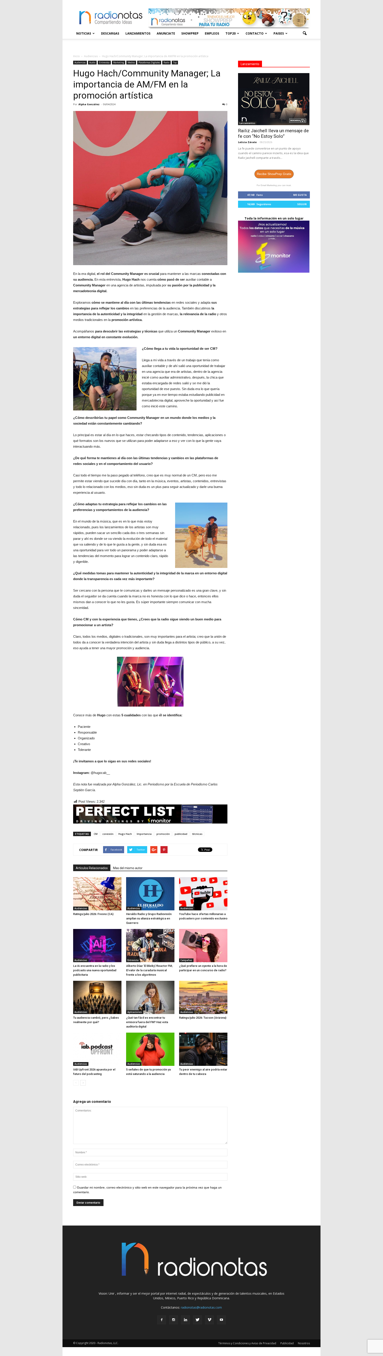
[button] (304, 33)
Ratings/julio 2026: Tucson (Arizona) (202, 1017)
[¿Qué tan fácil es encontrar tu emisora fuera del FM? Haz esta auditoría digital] (150, 997)
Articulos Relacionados (92, 868)
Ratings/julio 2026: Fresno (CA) (93, 914)
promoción (163, 833)
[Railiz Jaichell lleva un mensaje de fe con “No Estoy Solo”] (274, 99)
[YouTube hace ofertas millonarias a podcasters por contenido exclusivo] (203, 893)
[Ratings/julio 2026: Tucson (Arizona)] (203, 997)
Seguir (302, 204)
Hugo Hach (125, 833)
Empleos (212, 33)
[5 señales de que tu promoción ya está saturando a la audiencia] (150, 1049)
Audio (92, 62)
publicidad (181, 833)
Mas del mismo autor (128, 868)
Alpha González (89, 104)
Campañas (186, 960)
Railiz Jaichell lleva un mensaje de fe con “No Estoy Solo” (273, 133)
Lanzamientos (137, 33)
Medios (131, 62)
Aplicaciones (134, 1012)
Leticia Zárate (247, 142)
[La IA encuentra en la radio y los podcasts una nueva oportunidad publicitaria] (97, 945)
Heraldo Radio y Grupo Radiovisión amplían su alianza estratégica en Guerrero (149, 918)
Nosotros (304, 1343)
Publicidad (287, 1343)
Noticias (83, 33)
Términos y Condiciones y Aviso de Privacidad (247, 1343)
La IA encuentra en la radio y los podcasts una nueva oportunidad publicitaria (94, 970)
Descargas (110, 33)
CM (96, 833)
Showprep (190, 33)
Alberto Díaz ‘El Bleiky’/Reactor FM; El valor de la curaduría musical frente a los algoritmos (149, 970)
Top (175, 62)
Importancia (144, 833)
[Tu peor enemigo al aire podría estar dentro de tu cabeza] (203, 1049)
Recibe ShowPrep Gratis (274, 174)
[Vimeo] (209, 1319)
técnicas (197, 833)
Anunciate (166, 33)
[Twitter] (197, 1319)
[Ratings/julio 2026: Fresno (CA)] (97, 893)
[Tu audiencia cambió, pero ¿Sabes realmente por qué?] (97, 997)
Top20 (230, 33)
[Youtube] (221, 1319)
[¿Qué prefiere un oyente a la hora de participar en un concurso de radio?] (203, 945)
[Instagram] (173, 1319)
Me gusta (300, 194)
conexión (107, 833)
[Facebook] (161, 1319)
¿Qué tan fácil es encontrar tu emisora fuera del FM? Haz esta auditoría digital (147, 1022)
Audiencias (80, 62)
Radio (166, 62)
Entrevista (104, 62)
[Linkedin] (185, 1319)
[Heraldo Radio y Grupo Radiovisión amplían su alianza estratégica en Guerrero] (150, 893)
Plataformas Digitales (149, 62)
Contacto (255, 33)
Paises (279, 33)
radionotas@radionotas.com (201, 1307)
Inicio (76, 56)
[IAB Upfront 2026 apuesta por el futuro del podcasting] (97, 1049)
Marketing (118, 62)
